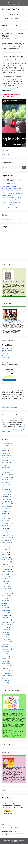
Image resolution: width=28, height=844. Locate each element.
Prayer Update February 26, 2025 (11, 191)
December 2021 (6, 535)
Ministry (6, 154)
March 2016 (5, 637)
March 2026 (5, 455)
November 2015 (6, 646)
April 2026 (5, 453)
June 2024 (5, 484)
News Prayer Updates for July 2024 (12, 200)
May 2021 (5, 552)
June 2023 (5, 511)
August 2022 (6, 525)
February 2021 (6, 559)
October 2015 (6, 649)
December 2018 (6, 591)
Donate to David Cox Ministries (11, 219)
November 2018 (6, 593)
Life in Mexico (6, 353)
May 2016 (5, 632)
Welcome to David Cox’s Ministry (13, 34)
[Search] (24, 167)
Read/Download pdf (9, 294)
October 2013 (6, 680)
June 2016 (5, 629)
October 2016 (6, 620)
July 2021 (5, 547)
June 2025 (5, 465)
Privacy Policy (6, 825)
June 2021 (5, 550)
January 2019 (6, 588)
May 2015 (5, 658)
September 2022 (7, 523)
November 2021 (6, 538)
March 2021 (5, 557)
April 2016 (5, 634)
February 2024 (6, 494)
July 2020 (5, 574)
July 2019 (5, 583)
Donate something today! (9, 407)
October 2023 (6, 501)
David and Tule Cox (10, 9)
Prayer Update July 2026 (9, 183)
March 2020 (5, 581)
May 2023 (5, 513)
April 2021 (5, 554)
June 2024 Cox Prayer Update (11, 202)
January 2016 (6, 642)
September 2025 (7, 460)
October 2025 (6, 458)
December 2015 (6, 644)
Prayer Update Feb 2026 (9, 186)
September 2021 (7, 542)
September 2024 (7, 477)
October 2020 (6, 569)
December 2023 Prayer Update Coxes (13, 205)
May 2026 (5, 450)
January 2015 (6, 666)
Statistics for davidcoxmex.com (11, 827)
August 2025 (6, 463)
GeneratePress (14, 841)
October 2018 (6, 596)
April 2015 (5, 661)
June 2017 (5, 603)
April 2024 (5, 489)
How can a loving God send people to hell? (14, 768)
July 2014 (5, 678)
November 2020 (7, 567)
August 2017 (5, 600)
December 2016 (6, 617)
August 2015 (5, 651)
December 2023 (6, 496)
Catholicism (5, 352)
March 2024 (5, 492)
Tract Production (7, 348)
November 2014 (6, 671)
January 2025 (6, 472)
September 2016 (7, 622)
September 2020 (7, 571)
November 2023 (7, 499)
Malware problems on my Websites (12, 188)
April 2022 (5, 530)
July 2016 (5, 627)
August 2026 (6, 443)
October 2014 (6, 673)
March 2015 (5, 663)
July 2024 (5, 482)
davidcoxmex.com (17, 18)
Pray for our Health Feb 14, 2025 (11, 197)
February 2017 (6, 612)
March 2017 (5, 610)
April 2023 (5, 516)
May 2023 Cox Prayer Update (10, 207)
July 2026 (5, 446)
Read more (5, 150)
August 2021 (5, 545)
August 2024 (6, 479)
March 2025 (5, 467)
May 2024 (5, 487)
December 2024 (6, 475)
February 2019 (6, 586)
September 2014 (7, 675)
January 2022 (6, 533)
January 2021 (6, 562)
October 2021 (6, 540)
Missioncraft (5, 357)
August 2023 (6, 506)
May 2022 (5, 528)
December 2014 (6, 668)
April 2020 (5, 579)
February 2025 (6, 470)
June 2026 (5, 448)
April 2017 (5, 608)
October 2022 (6, 521)
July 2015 (5, 654)
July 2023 (5, 508)
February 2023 (6, 518)
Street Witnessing (7, 350)
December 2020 (6, 564)
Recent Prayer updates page (11, 2)
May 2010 (5, 683)
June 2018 (5, 598)
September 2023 (7, 504)
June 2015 (5, 656)
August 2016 (5, 625)
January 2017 (6, 615)
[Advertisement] (14, 244)
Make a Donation (16, 4)
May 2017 (5, 605)
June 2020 (5, 576)
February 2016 (6, 639)
